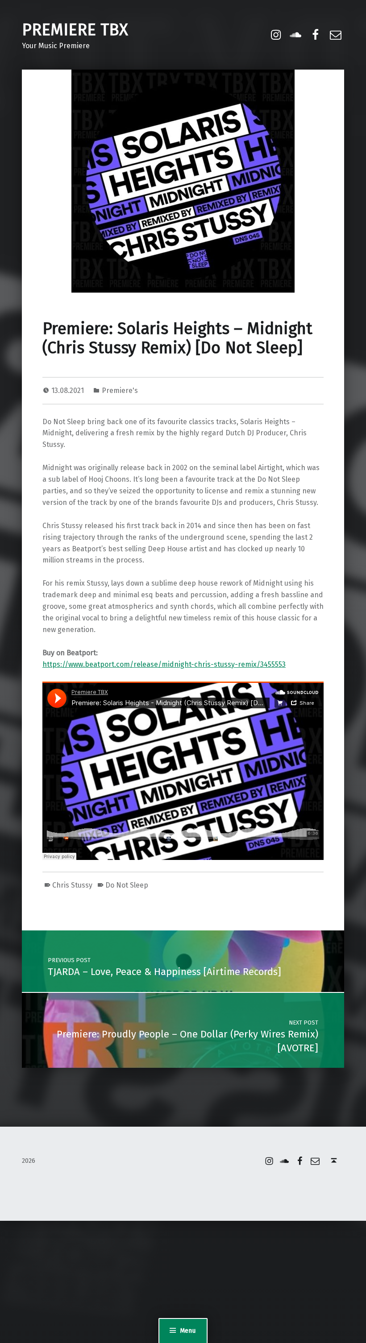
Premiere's (120, 390)
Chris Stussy (72, 885)
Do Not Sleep (126, 885)
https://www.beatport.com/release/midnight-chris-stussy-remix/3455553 (164, 664)
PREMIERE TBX (75, 30)
